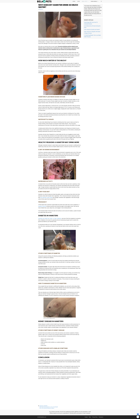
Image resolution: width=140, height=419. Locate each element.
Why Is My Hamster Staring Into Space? (47, 408)
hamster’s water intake (46, 197)
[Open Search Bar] (101, 1)
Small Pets (84, 1)
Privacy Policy (95, 417)
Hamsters (41, 405)
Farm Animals (94, 1)
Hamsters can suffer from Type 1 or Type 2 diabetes (49, 218)
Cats (78, 1)
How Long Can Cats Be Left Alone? (92, 29)
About (90, 417)
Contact (86, 417)
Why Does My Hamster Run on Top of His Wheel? (49, 406)
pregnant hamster (42, 206)
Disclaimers (101, 417)
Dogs (74, 1)
